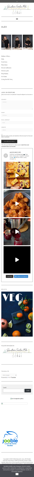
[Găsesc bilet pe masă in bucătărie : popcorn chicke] (17, 203)
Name (3, 112)
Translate (13, 377)
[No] (32, 470)
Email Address (5, 120)
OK (17, 474)
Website (3, 127)
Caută (4, 387)
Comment (3, 99)
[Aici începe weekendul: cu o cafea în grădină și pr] (17, 259)
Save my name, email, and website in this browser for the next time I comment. (17, 136)
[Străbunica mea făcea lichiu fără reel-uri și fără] (17, 175)
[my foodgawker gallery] (17, 398)
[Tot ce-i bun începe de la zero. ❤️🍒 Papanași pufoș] (17, 231)
